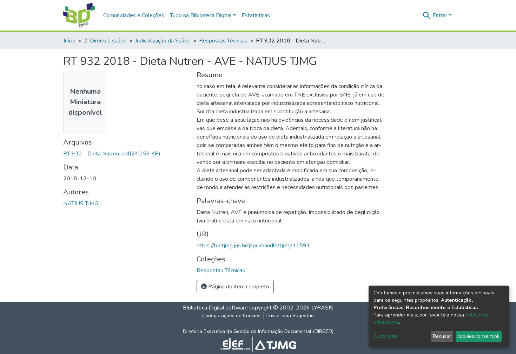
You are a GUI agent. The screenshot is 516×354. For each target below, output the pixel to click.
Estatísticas (256, 15)
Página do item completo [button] (238, 286)
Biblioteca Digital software (215, 308)
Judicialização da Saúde (163, 41)
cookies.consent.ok (478, 336)
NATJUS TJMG (80, 203)
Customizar (385, 336)
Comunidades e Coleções (133, 15)
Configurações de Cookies (231, 315)
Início (69, 41)
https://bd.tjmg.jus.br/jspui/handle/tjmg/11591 (253, 245)
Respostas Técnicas (223, 41)
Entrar (439, 15)
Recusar (442, 336)
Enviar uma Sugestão (290, 315)
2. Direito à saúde (105, 41)
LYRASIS (322, 308)
